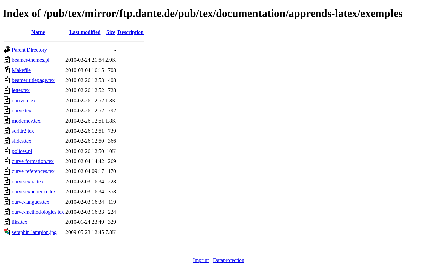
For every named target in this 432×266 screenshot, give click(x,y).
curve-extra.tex (28, 181)
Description (130, 32)
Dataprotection (228, 260)
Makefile (21, 70)
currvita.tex (24, 100)
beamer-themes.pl (30, 60)
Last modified (85, 32)
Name (38, 32)
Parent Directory (29, 50)
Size (110, 32)
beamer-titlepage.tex (33, 80)
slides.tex (21, 141)
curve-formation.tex (33, 161)
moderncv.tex (26, 121)
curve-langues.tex (30, 202)
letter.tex (21, 90)
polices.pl (22, 151)
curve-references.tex (33, 171)
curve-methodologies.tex (38, 212)
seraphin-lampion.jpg (34, 232)
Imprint (201, 260)
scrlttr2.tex (23, 131)
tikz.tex (19, 222)
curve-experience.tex (34, 191)
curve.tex (21, 110)
